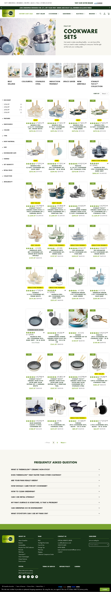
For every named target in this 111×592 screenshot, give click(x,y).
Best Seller (40, 14)
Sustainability (22, 545)
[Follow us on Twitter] (20, 576)
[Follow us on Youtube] (36, 576)
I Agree (104, 589)
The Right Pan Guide (43, 543)
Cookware (53, 14)
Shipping (40, 552)
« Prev (47, 442)
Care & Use (41, 545)
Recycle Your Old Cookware (26, 547)
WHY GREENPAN (9, 3)
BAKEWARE (67, 14)
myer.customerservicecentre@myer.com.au (69, 549)
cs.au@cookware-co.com (64, 543)
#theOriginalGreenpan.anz (26, 573)
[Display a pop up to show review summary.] (43, 123)
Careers (77, 566)
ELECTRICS (79, 14)
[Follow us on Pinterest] (32, 576)
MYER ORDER (61, 547)
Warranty (40, 549)
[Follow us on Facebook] (24, 576)
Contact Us (62, 536)
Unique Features (23, 559)
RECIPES (27, 3)
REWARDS (20, 3)
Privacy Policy (30, 586)
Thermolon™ (22, 554)
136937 (60, 552)
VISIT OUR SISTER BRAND (84, 3)
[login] (104, 14)
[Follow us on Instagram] (28, 576)
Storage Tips (41, 547)
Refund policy (64, 566)
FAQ (37, 3)
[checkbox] (13, 104)
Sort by (96, 93)
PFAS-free (21, 552)
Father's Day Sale (26, 14)
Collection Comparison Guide (46, 554)
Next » (63, 442)
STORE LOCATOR (46, 3)
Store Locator (22, 561)
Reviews (21, 543)
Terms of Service (49, 566)
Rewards (21, 549)
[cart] (108, 14)
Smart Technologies (24, 556)
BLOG (33, 3)
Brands (92, 14)
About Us (22, 536)
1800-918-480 (62, 545)
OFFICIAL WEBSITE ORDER (65, 540)
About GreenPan (23, 540)
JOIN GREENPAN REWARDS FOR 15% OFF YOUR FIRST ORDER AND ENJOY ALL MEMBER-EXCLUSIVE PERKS (56, 8)
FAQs (39, 536)
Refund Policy (39, 586)
